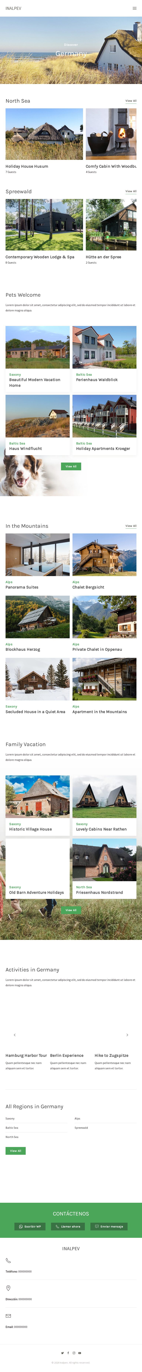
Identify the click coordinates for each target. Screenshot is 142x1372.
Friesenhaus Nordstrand (99, 892)
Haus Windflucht (25, 448)
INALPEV (13, 8)
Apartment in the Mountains (99, 711)
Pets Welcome (23, 294)
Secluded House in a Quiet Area (35, 711)
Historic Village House (30, 829)
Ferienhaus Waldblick (97, 379)
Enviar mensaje (112, 1226)
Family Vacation (26, 744)
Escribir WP (33, 1226)
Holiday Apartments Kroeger (103, 448)
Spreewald (19, 191)
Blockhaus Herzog (23, 649)
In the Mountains (27, 526)
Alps (9, 582)
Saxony (15, 374)
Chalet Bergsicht (88, 587)
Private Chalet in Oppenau (97, 649)
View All (131, 100)
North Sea (18, 100)
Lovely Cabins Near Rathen (101, 829)
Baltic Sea (84, 374)
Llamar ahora (70, 1226)
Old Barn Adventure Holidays (36, 892)
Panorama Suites (22, 587)
